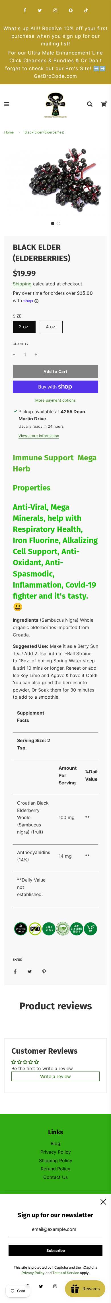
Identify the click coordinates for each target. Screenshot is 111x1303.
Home (9, 132)
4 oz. (51, 326)
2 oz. (24, 326)
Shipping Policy (55, 1160)
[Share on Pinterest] (44, 971)
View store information (38, 435)
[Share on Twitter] (29, 971)
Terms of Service (65, 1273)
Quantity (20, 344)
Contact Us (55, 1177)
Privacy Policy (55, 1152)
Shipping (22, 284)
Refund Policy (55, 1169)
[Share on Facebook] (15, 971)
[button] (52, 223)
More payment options (55, 400)
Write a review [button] (55, 1076)
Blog (55, 1143)
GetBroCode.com (55, 76)
